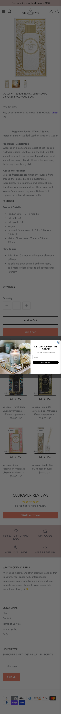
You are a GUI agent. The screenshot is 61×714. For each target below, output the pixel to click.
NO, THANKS (45, 366)
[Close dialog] (58, 342)
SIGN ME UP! (45, 362)
